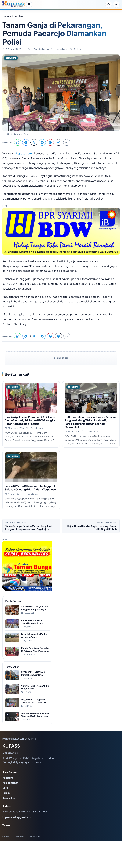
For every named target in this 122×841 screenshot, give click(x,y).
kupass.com (24, 153)
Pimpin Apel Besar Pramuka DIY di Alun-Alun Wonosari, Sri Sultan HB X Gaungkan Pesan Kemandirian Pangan (31, 420)
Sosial (5, 787)
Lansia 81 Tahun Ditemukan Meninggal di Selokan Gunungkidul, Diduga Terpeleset (31, 487)
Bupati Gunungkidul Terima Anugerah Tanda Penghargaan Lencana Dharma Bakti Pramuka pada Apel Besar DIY (35, 636)
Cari (108, 4)
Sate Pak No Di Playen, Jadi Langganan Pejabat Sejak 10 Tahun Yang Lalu (35, 608)
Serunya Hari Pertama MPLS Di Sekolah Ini (35, 687)
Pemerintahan (10, 782)
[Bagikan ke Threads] (58, 142)
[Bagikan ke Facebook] (25, 142)
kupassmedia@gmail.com (17, 817)
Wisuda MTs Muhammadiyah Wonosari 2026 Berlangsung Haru (35, 715)
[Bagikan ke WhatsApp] (17, 142)
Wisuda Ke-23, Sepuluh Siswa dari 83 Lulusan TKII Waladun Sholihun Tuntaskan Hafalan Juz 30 (35, 701)
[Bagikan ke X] (33, 142)
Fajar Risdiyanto (41, 49)
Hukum (6, 792)
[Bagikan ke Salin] (66, 142)
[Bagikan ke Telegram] (42, 142)
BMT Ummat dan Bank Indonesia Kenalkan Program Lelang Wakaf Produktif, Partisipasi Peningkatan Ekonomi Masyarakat (91, 422)
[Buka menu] (29, 4)
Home (5, 16)
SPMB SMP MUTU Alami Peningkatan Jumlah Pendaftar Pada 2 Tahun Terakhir (33, 673)
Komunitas (11, 58)
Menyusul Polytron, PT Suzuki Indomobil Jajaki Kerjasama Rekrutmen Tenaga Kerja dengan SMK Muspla (34, 622)
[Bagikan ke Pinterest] (50, 142)
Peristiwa (7, 777)
